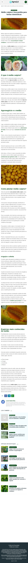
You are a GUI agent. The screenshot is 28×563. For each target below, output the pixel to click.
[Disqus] (14, 515)
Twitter (9, 395)
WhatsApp (12, 395)
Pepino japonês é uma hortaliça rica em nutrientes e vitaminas (17, 417)
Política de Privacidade (14, 545)
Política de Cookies (14, 546)
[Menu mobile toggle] (2, 2)
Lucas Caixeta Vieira (10, 400)
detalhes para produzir (15, 300)
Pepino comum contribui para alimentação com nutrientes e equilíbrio (17, 436)
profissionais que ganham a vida (9, 156)
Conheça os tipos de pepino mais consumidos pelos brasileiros (18, 426)
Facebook (5, 395)
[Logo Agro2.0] (14, 2)
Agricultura (14, 10)
